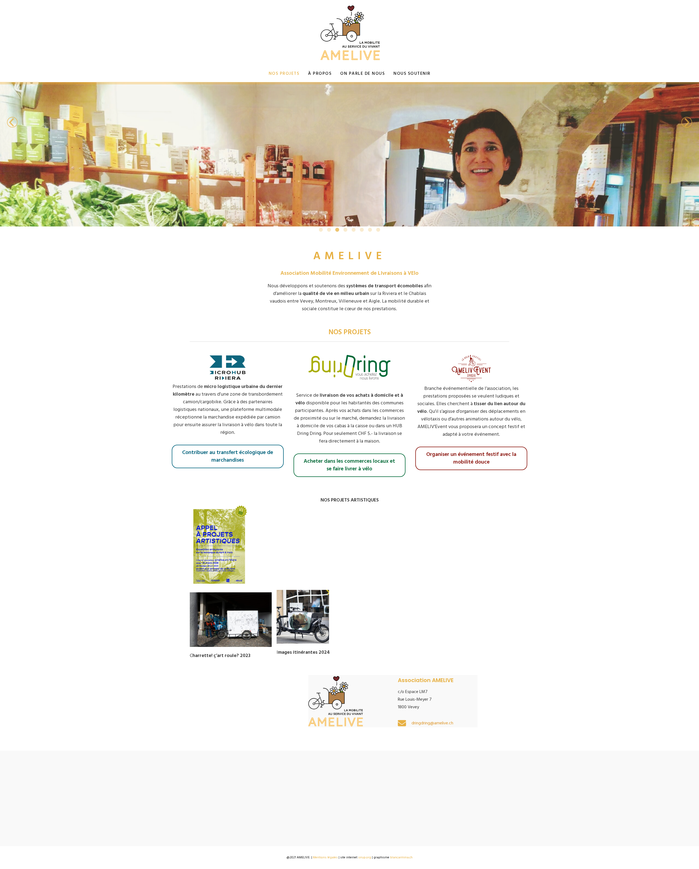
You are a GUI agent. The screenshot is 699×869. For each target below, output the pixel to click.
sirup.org (364, 857)
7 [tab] (370, 230)
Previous (12, 122)
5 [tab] (353, 230)
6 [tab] (362, 230)
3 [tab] (337, 230)
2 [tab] (329, 230)
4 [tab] (345, 230)
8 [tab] (378, 230)
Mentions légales (325, 857)
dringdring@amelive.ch (432, 723)
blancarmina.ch (401, 857)
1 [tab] (321, 230)
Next (686, 122)
